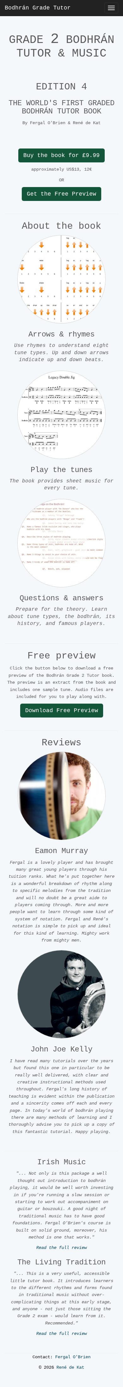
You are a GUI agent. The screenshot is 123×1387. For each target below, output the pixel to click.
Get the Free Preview (61, 194)
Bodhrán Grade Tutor (38, 8)
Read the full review (61, 1247)
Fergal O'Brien (73, 1357)
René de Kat (70, 1367)
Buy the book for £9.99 (61, 155)
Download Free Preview (61, 710)
